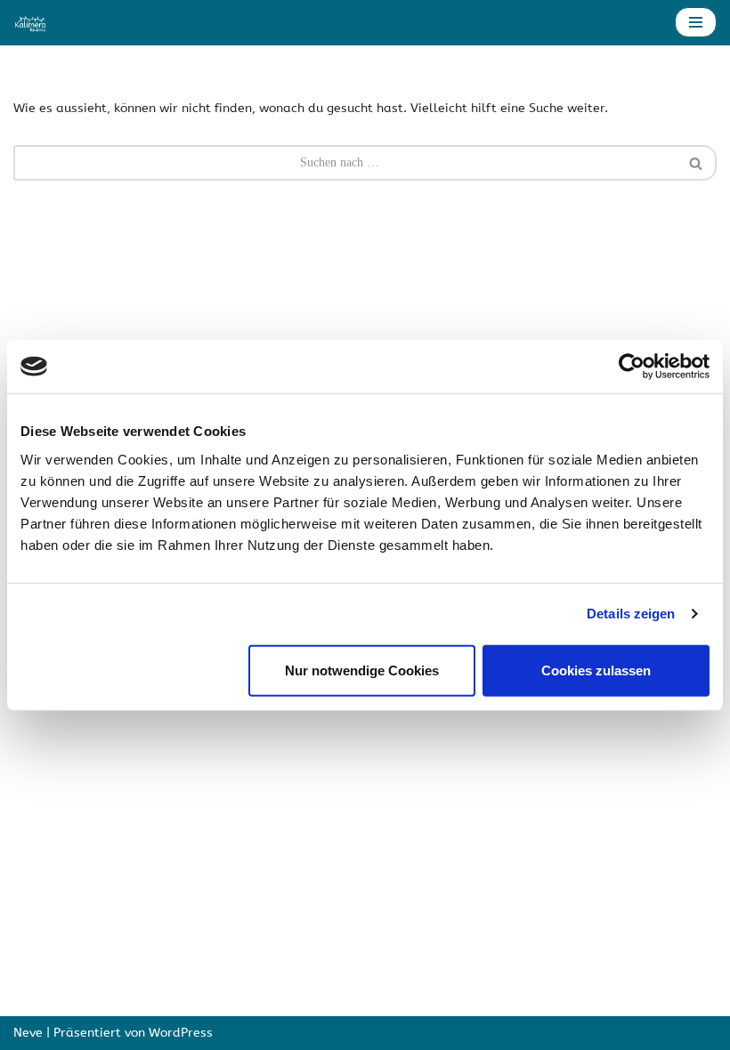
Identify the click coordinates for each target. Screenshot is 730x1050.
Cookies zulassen (596, 669)
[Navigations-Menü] (696, 22)
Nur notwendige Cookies (362, 669)
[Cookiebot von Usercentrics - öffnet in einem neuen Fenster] (632, 366)
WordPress (181, 1032)
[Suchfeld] (697, 163)
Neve (28, 1032)
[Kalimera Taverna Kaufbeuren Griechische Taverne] (31, 22)
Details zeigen (631, 613)
